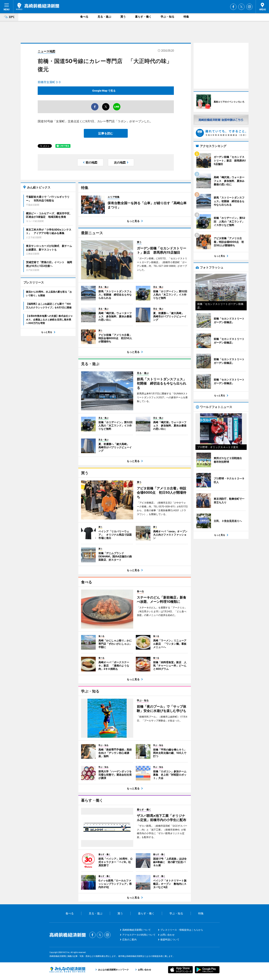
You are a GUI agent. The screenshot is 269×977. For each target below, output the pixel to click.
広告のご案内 (129, 939)
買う (123, 16)
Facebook (233, 7)
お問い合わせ (167, 934)
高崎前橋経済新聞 (37, 6)
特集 (186, 16)
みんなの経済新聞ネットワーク (67, 969)
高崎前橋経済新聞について (136, 929)
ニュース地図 (46, 51)
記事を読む (105, 133)
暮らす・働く (143, 16)
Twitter (241, 7)
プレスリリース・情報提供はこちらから (181, 929)
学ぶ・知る (167, 16)
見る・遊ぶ (104, 16)
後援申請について (169, 939)
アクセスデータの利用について (139, 934)
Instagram (249, 7)
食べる (84, 16)
